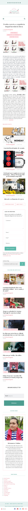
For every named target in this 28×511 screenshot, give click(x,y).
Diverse (6, 283)
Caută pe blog (6, 261)
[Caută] (22, 264)
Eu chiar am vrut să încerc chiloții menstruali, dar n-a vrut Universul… (14, 334)
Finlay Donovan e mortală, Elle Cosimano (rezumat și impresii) (12, 376)
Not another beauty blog (9, 484)
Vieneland (6, 489)
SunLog (5, 487)
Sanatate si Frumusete (14, 34)
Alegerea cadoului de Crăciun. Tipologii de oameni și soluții (12, 312)
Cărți (5, 372)
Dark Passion (7, 478)
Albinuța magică (7, 481)
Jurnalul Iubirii (7, 492)
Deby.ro (5, 485)
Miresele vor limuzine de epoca (14, 199)
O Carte (5, 479)
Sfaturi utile (14, 36)
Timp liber (7, 351)
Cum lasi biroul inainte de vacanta (14, 148)
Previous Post (9, 204)
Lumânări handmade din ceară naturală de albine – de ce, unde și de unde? (13, 289)
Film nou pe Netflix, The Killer (12, 355)
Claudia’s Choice (7, 488)
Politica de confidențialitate (14, 506)
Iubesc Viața (6, 494)
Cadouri (6, 307)
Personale (14, 32)
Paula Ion (6, 491)
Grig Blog (6, 495)
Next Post (20, 204)
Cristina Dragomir (8, 29)
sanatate (11, 120)
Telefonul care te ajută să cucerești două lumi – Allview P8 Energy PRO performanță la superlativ (14, 174)
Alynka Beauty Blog (8, 482)
